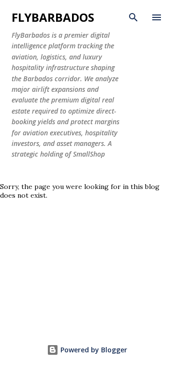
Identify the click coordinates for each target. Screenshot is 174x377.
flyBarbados (53, 17)
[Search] (133, 17)
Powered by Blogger (92, 349)
